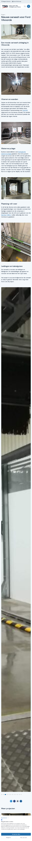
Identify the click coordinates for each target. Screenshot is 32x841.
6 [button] (10, 794)
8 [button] (14, 794)
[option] (16, 539)
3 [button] (5, 794)
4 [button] (7, 794)
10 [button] (17, 794)
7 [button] (12, 794)
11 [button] (19, 794)
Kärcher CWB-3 (6, 215)
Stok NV (25, 110)
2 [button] (3, 794)
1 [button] (1, 794)
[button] (5, 818)
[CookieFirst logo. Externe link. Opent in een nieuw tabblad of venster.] (1, 820)
